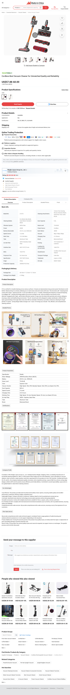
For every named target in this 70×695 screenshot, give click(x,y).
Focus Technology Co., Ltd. (24, 688)
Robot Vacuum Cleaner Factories (11, 675)
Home (3, 12)
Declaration (52, 688)
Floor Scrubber (5, 645)
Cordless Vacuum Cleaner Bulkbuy (56, 679)
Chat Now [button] (53, 104)
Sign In (4, 191)
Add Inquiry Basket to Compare (35, 65)
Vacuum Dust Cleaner (9, 679)
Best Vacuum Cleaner (29, 675)
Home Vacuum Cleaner (45, 675)
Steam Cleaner (22, 641)
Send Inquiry (18, 104)
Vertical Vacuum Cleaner (33, 12)
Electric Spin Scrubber (57, 645)
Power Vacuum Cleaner (37, 679)
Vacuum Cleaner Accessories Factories (31, 671)
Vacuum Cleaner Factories (52, 671)
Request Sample (30, 108)
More (3, 682)
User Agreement (44, 688)
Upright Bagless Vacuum (43, 662)
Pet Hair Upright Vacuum (27, 662)
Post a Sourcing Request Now (51, 569)
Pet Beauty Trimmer (57, 638)
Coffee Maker (5, 641)
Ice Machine (21, 638)
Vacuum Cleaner (22, 12)
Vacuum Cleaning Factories (10, 671)
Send (16, 569)
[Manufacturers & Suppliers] (35, 3)
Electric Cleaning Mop (40, 645)
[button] (62, 202)
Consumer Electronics (11, 12)
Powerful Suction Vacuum (10, 662)
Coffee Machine (39, 638)
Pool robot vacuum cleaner (9, 638)
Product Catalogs (26, 635)
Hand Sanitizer (55, 641)
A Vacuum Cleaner (23, 679)
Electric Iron (21, 645)
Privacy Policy (60, 688)
